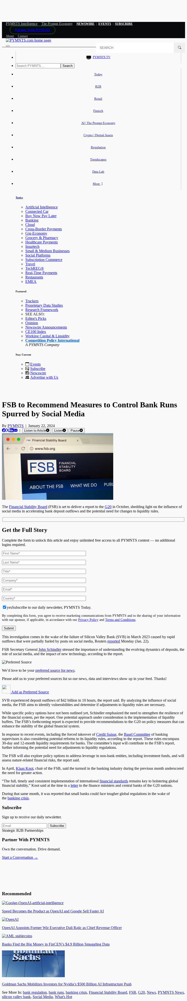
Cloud (30, 225)
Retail (98, 98)
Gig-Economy (36, 233)
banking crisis (76, 992)
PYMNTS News (171, 992)
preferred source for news (55, 670)
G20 (141, 992)
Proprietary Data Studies (44, 305)
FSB (132, 992)
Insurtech (32, 246)
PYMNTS (16, 426)
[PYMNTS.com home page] (28, 40)
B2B (98, 86)
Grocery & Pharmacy (41, 238)
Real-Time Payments (41, 273)
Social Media (43, 997)
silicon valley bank (16, 997)
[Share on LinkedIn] (12, 430)
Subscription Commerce (43, 260)
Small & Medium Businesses (47, 251)
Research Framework (41, 310)
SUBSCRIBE (124, 24)
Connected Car (36, 211)
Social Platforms (37, 255)
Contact (23, 36)
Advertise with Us (44, 377)
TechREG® (34, 268)
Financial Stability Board (108, 992)
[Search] (179, 48)
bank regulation (35, 992)
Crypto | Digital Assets (98, 135)
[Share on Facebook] (4, 430)
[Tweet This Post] (8, 430)
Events (104, 24)
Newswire (85, 24)
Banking (31, 220)
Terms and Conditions (120, 620)
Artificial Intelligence (41, 207)
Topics (19, 197)
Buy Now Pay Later (40, 216)
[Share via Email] (16, 430)
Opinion (31, 323)
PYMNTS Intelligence (21, 24)
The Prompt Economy (57, 24)
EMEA (31, 281)
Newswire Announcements (46, 327)
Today (98, 74)
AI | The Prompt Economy (98, 123)
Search (68, 66)
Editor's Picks (35, 318)
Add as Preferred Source (29, 692)
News (151, 992)
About (10, 36)
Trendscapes (98, 159)
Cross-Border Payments (43, 229)
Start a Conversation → (20, 857)
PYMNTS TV (101, 57)
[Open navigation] (8, 46)
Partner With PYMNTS (32, 30)
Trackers (31, 301)
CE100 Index (35, 332)
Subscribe (37, 368)
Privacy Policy (88, 620)
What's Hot (63, 997)
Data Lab (98, 171)
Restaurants (34, 277)
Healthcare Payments (41, 242)
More (97, 184)
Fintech (98, 111)
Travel (30, 264)
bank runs (56, 992)
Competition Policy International (52, 340)
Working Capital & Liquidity (47, 336)
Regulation (98, 147)
